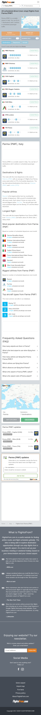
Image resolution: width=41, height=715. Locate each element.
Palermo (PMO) (7, 179)
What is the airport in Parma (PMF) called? (17, 372)
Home (3, 523)
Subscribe (32, 650)
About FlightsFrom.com (20, 696)
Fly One (19, 202)
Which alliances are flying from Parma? (16, 367)
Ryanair (4, 196)
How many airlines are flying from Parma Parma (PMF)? (16, 358)
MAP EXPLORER (11, 419)
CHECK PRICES (29, 419)
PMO (9, 50)
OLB (8, 102)
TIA (8, 128)
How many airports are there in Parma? (16, 346)
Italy (10, 523)
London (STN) (14, 185)
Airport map (20, 686)
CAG (9, 76)
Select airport (20, 683)
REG (12, 89)
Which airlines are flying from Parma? (15, 363)
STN (9, 115)
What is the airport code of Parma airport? (17, 376)
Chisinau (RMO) (10, 217)
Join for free (20, 476)
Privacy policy (20, 693)
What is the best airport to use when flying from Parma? (18, 352)
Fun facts (20, 689)
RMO (10, 63)
